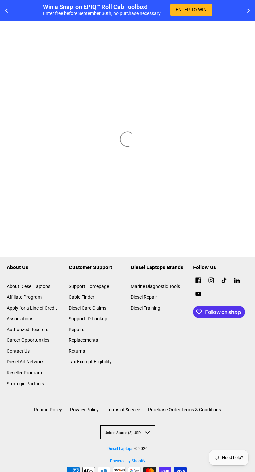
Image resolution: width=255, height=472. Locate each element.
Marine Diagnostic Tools (155, 286)
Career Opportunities (28, 340)
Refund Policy (48, 409)
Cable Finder (81, 297)
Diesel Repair (144, 297)
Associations (20, 318)
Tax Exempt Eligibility (90, 361)
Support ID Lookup (88, 318)
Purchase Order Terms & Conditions (184, 409)
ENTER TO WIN (191, 9)
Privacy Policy (84, 409)
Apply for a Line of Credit (32, 308)
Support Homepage (89, 286)
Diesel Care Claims (87, 308)
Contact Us (18, 351)
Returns (77, 351)
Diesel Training (145, 308)
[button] (198, 281)
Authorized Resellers (27, 329)
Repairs (76, 329)
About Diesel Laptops (28, 286)
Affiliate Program (24, 297)
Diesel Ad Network (25, 361)
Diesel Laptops (120, 448)
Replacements (83, 340)
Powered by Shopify (127, 461)
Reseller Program (24, 372)
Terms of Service (123, 409)
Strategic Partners (25, 383)
